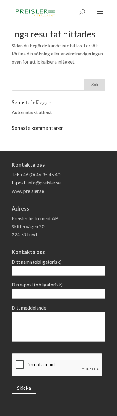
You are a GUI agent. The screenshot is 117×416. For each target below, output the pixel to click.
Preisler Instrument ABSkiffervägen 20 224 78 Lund (35, 226)
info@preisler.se (44, 182)
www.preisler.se (28, 191)
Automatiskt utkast (32, 112)
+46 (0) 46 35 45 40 (40, 174)
